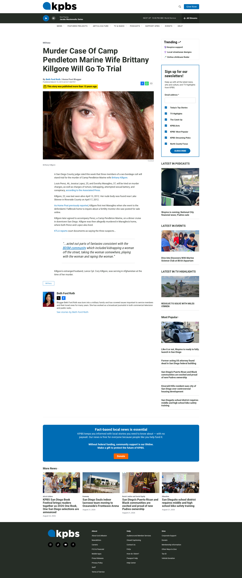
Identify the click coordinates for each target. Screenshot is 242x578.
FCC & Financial (98, 549)
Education (165, 496)
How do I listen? (133, 554)
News (59, 26)
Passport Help (132, 558)
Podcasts (135, 26)
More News (50, 468)
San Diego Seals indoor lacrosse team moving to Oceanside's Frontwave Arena (101, 502)
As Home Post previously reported (71, 205)
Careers (95, 545)
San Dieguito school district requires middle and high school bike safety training (179, 403)
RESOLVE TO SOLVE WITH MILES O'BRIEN (177, 305)
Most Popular (169, 317)
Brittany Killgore (119, 177)
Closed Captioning (134, 540)
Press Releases (97, 558)
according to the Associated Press (83, 190)
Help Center (131, 563)
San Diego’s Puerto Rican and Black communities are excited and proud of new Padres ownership (179, 375)
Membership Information (171, 545)
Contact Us (131, 545)
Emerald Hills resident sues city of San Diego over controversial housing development (178, 389)
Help (180, 26)
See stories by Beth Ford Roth (72, 312)
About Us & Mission (99, 536)
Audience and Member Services (139, 536)
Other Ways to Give (169, 549)
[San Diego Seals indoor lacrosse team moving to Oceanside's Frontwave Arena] (101, 482)
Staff (94, 567)
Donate (121, 456)
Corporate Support (169, 536)
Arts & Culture (101, 26)
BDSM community (74, 248)
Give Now (191, 6)
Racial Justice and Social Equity (133, 496)
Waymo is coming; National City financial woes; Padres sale (177, 213)
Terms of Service (98, 572)
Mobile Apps (96, 554)
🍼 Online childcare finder (176, 57)
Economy (86, 496)
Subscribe (180, 150)
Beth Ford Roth (53, 79)
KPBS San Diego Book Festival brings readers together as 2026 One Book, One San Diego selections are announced (61, 506)
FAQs (129, 549)
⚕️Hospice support (173, 47)
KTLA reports (60, 231)
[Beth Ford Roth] (48, 299)
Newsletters (96, 540)
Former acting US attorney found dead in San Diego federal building (178, 362)
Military (46, 42)
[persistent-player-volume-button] (53, 18)
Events (168, 26)
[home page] (60, 6)
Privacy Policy (97, 563)
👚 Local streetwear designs (178, 52)
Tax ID (164, 554)
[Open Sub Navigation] (64, 26)
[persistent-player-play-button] (46, 18)
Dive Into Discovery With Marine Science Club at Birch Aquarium (177, 259)
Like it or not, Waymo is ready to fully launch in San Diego (180, 350)
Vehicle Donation (168, 558)
